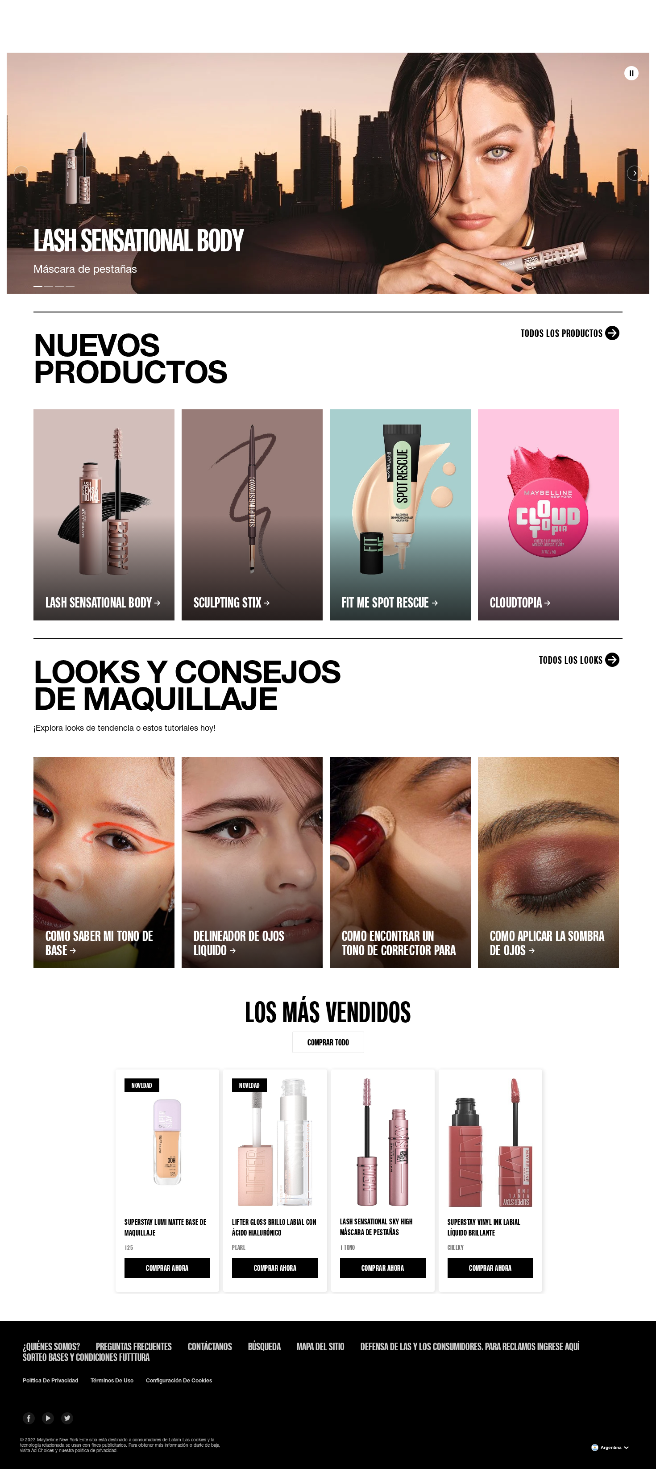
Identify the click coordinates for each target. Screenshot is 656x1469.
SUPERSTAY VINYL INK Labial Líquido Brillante (484, 1227)
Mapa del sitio (321, 1346)
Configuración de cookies (179, 1380)
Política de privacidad (50, 1380)
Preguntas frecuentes (134, 1346)
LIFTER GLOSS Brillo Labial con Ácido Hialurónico (274, 1227)
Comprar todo (328, 1042)
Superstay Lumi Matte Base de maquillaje (165, 1227)
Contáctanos (210, 1346)
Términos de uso (112, 1380)
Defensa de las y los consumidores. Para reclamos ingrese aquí (470, 1346)
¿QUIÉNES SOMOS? (51, 1346)
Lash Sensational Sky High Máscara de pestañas (376, 1226)
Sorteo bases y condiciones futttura (86, 1357)
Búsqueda (264, 1346)
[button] (631, 73)
